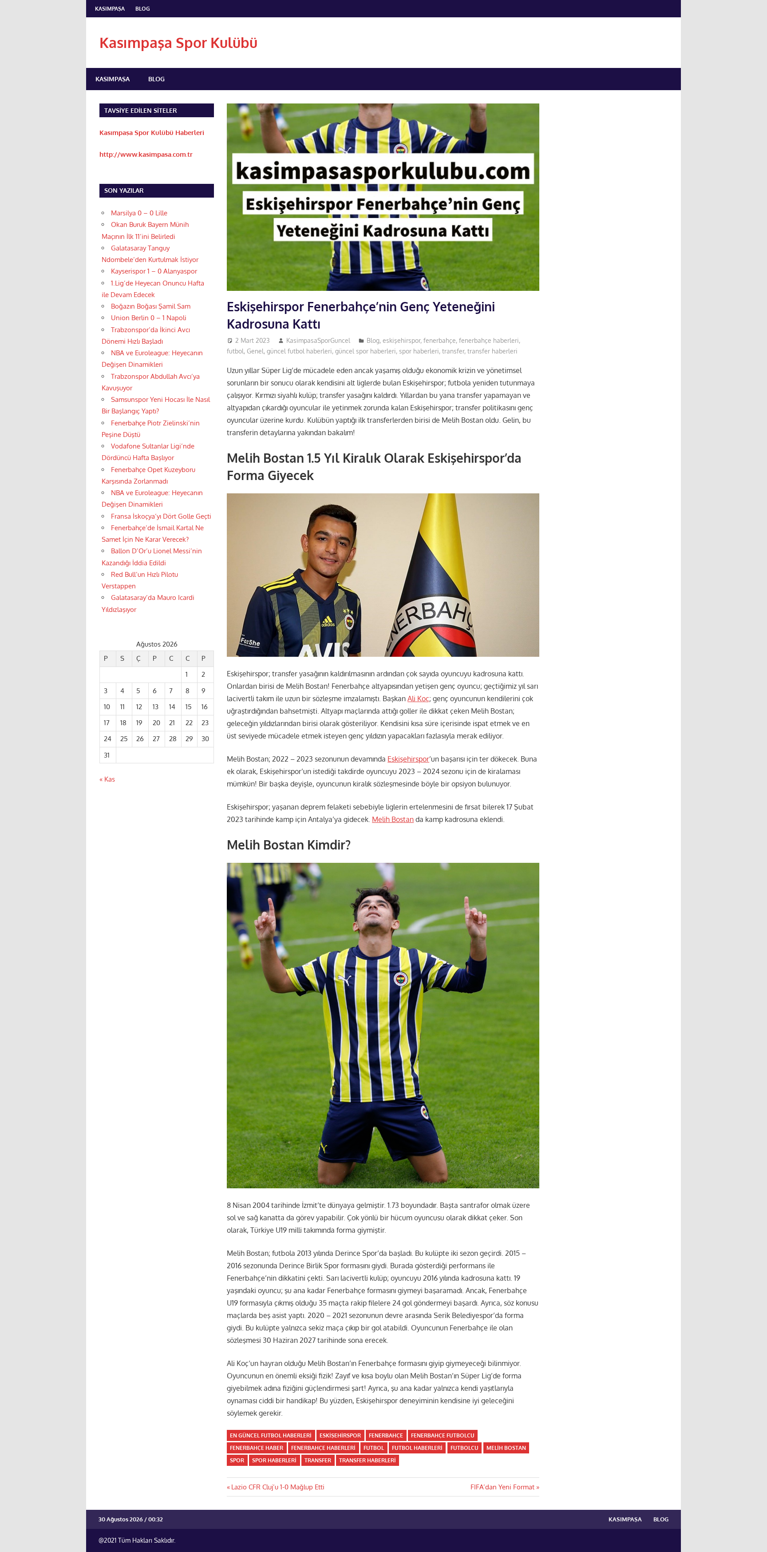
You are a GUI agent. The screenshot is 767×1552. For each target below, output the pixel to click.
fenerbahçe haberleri (489, 340)
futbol (235, 351)
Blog (142, 8)
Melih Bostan (393, 819)
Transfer (317, 1460)
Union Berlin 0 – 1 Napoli (148, 318)
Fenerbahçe (386, 1435)
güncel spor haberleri (365, 351)
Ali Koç (418, 698)
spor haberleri (419, 351)
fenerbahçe (439, 340)
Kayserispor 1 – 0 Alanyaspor (154, 271)
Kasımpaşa (110, 8)
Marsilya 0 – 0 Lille (139, 213)
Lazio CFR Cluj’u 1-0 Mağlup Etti (277, 1487)
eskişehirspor (401, 340)
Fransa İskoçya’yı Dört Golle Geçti (161, 516)
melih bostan (506, 1448)
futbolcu (464, 1448)
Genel (255, 351)
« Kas (107, 779)
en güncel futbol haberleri (271, 1435)
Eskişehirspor (408, 758)
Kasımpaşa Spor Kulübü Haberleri (151, 132)
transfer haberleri (492, 351)
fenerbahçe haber (256, 1448)
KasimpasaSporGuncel (318, 340)
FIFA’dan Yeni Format (502, 1487)
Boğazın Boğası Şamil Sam (150, 306)
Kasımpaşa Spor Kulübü (178, 42)
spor (237, 1460)
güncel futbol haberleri (299, 351)
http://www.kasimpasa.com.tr (146, 154)
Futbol (374, 1448)
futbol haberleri (417, 1448)
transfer (453, 351)
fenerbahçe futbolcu (442, 1435)
